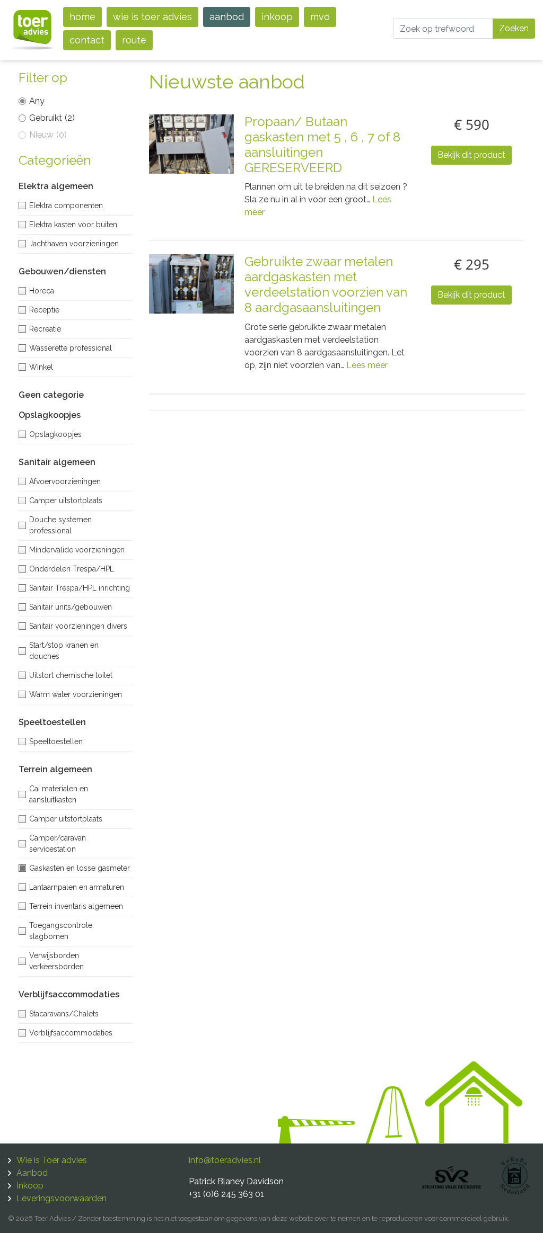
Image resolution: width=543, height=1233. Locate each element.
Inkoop (277, 16)
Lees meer (367, 365)
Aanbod (226, 16)
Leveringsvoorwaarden (61, 1198)
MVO (320, 16)
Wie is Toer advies (152, 16)
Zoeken (514, 28)
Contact (86, 40)
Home (82, 16)
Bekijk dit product (471, 155)
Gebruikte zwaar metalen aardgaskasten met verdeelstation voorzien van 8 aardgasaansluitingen (325, 284)
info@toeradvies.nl (225, 1160)
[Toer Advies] (31, 29)
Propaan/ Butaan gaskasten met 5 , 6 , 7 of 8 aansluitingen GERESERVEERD (322, 144)
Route (134, 40)
